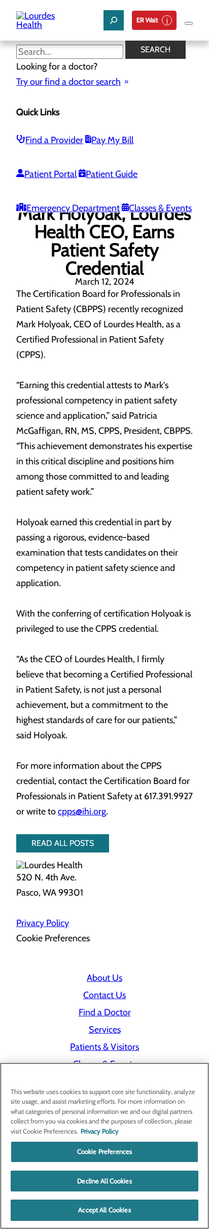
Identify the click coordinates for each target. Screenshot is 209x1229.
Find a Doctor (105, 1012)
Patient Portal (50, 174)
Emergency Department (73, 208)
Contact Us (104, 995)
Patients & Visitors (104, 1046)
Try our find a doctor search (68, 81)
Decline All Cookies (104, 1181)
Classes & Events (160, 208)
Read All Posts (62, 843)
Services (105, 1029)
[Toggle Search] (113, 20)
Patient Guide (111, 174)
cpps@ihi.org (82, 811)
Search (155, 49)
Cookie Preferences (104, 1151)
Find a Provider (54, 140)
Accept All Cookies (104, 1210)
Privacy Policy (42, 923)
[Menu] (189, 23)
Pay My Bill (112, 140)
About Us (104, 977)
